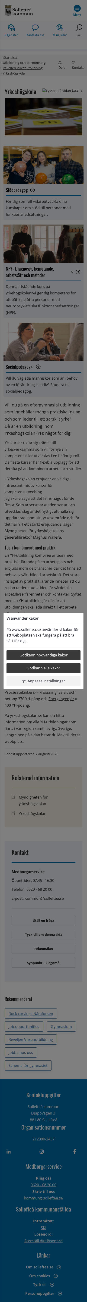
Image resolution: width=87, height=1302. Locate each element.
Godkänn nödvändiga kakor (43, 655)
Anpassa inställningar (46, 681)
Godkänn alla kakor (43, 668)
